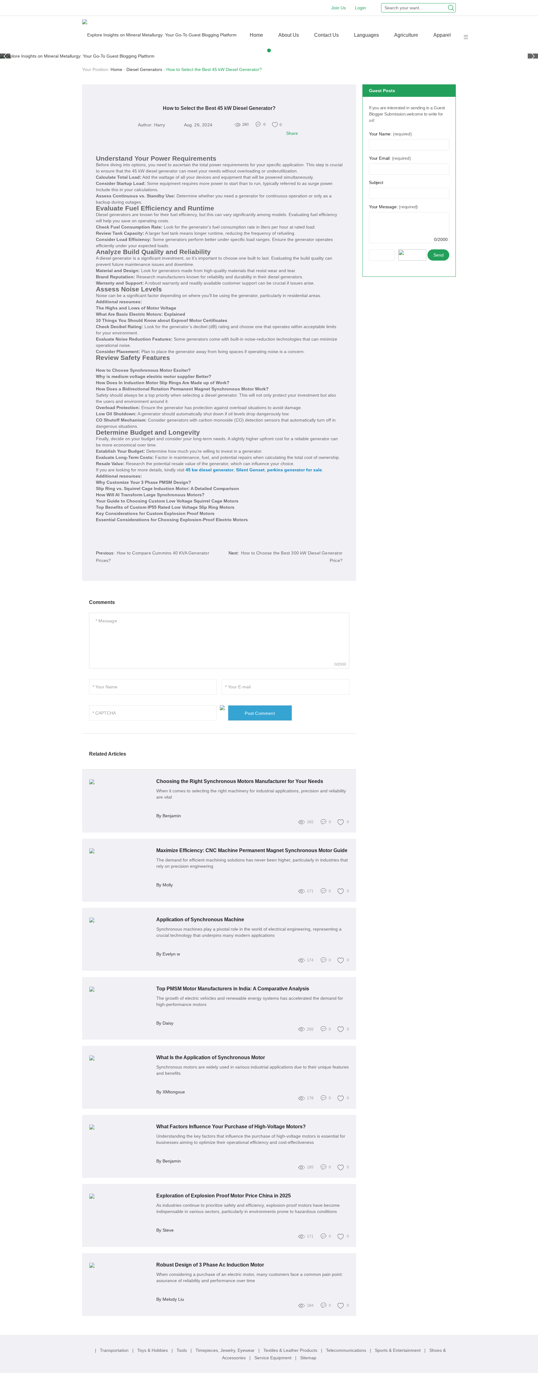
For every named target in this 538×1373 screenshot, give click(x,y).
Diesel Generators (144, 69)
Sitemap (308, 1357)
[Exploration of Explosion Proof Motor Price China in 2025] (120, 1196)
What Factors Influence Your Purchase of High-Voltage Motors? (231, 1126)
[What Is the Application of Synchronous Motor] (120, 1057)
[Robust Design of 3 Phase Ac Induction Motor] (120, 1265)
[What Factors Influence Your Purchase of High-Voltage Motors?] (120, 1127)
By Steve (165, 1230)
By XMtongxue (170, 1091)
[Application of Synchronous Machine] (120, 920)
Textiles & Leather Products (291, 1350)
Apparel (442, 35)
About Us (288, 35)
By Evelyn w (168, 953)
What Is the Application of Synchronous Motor (210, 1057)
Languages (366, 35)
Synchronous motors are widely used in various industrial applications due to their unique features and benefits (252, 1070)
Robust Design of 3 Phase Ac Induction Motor (210, 1264)
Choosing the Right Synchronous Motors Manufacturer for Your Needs (239, 781)
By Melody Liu (170, 1299)
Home (256, 35)
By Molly (164, 884)
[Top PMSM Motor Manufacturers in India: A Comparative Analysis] (120, 989)
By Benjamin (168, 815)
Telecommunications (346, 1350)
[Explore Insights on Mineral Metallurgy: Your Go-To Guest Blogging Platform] (159, 34)
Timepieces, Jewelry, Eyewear (226, 1350)
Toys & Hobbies (153, 1350)
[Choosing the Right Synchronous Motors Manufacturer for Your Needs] (120, 781)
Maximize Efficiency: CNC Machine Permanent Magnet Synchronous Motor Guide (251, 850)
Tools (182, 1350)
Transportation (115, 1350)
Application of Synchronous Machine (200, 919)
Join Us (338, 7)
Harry (159, 124)
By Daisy (164, 1023)
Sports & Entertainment (398, 1350)
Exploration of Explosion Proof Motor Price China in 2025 (223, 1195)
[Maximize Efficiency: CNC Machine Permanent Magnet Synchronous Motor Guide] (120, 850)
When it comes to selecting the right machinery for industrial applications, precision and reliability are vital (251, 794)
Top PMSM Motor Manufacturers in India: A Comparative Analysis (232, 988)
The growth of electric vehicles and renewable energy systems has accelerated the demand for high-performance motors (249, 1001)
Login (360, 7)
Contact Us (326, 35)
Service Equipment (273, 1357)
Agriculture (406, 35)
